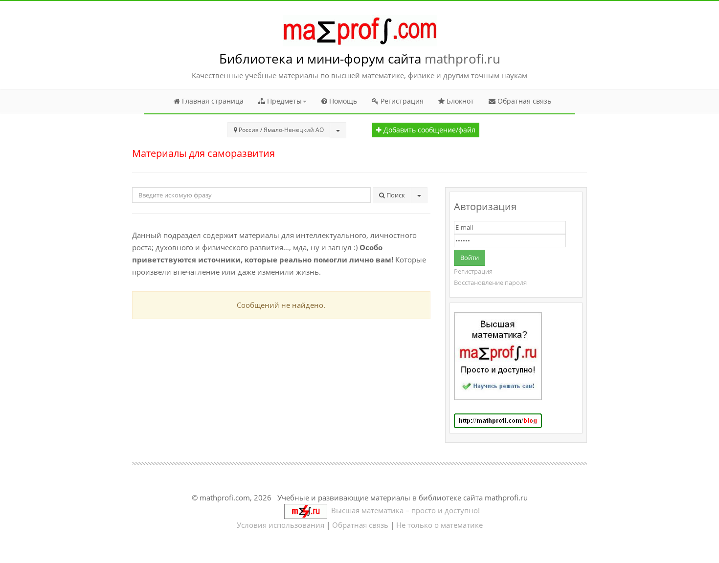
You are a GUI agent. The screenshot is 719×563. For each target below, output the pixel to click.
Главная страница (212, 101)
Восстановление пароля (490, 282)
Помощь (342, 101)
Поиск (395, 195)
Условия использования (280, 525)
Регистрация (401, 101)
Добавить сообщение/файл (428, 130)
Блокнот (459, 101)
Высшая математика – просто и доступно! (403, 510)
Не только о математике (439, 525)
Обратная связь (523, 101)
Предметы (283, 101)
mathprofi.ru (462, 58)
